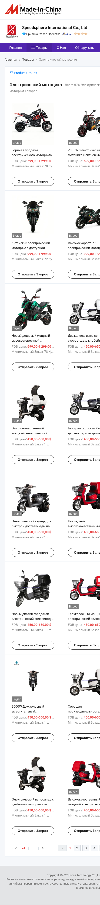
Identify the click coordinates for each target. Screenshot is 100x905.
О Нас (61, 47)
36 (33, 848)
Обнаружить (84, 47)
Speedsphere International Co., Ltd (54, 27)
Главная (15, 47)
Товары (41, 47)
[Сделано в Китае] (34, 9)
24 (23, 848)
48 (43, 848)
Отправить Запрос (33, 181)
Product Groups (25, 73)
